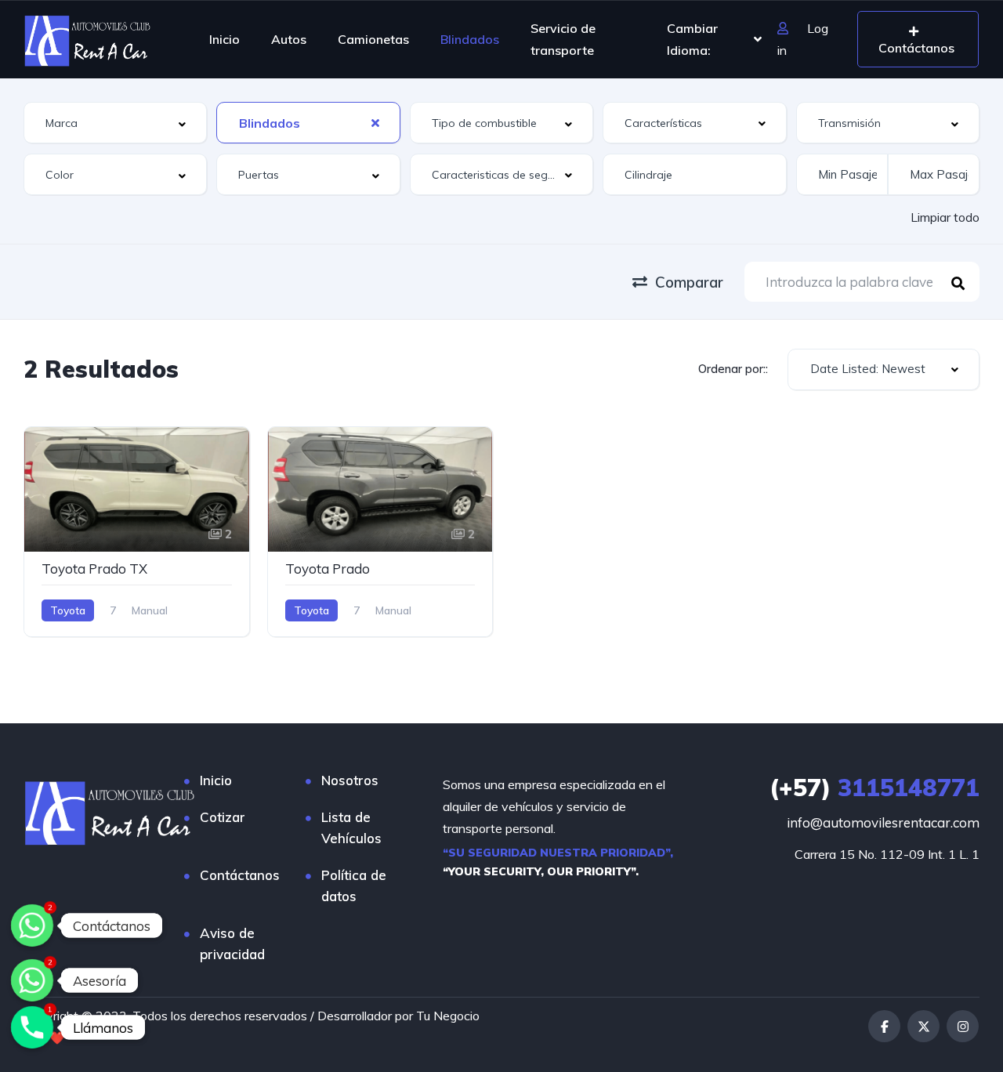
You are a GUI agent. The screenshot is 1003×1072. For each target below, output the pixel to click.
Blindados (469, 39)
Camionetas (373, 39)
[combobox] (115, 122)
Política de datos (353, 885)
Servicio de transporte (563, 39)
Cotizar (222, 817)
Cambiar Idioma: (692, 39)
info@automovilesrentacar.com (883, 822)
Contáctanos (240, 875)
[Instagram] (963, 1026)
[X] (923, 1026)
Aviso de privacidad (232, 943)
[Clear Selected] (375, 122)
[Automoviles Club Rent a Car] (88, 39)
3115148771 (874, 787)
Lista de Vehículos (351, 827)
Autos (288, 39)
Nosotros (349, 780)
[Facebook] (884, 1026)
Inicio (224, 39)
